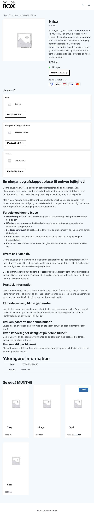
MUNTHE (52, 25)
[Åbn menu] (89, 5)
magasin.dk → (59, 72)
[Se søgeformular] (83, 5)
